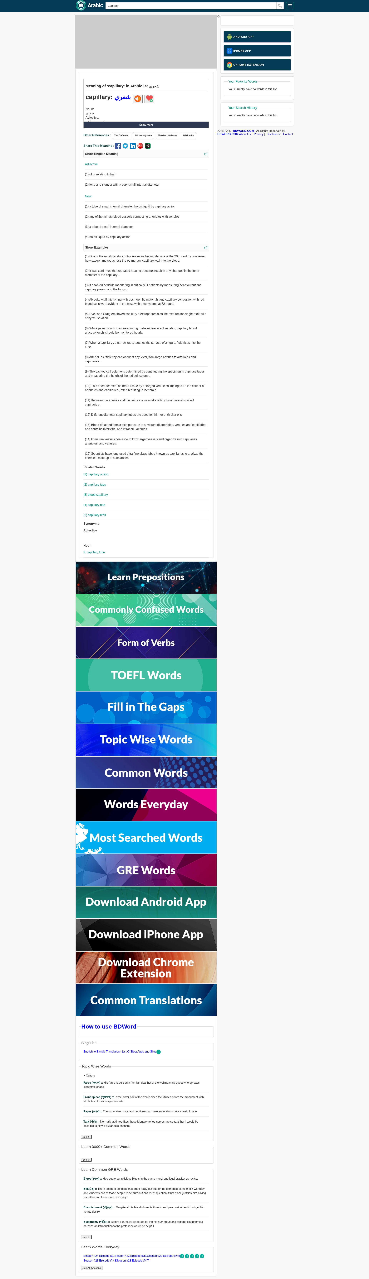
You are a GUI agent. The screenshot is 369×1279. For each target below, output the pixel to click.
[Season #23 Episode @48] (197, 1257)
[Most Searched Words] (146, 852)
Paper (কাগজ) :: (93, 1111)
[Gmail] (141, 147)
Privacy (258, 134)
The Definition (121, 135)
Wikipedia (188, 135)
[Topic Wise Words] (146, 755)
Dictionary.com (143, 135)
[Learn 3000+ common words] (146, 787)
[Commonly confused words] (146, 625)
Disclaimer (273, 134)
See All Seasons (91, 1268)
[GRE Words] (146, 885)
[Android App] (146, 917)
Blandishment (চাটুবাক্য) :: (99, 1207)
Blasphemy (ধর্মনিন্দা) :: (97, 1221)
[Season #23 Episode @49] (192, 1257)
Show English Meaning (146, 153)
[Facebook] (118, 147)
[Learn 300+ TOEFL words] (146, 690)
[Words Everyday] (146, 819)
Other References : (97, 135)
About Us (245, 134)
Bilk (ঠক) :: (90, 1188)
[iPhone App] (146, 950)
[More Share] (148, 147)
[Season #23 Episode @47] (202, 1257)
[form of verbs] (146, 657)
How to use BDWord (108, 1026)
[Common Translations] (146, 1014)
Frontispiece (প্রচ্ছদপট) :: (99, 1097)
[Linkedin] (133, 147)
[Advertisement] (145, 42)
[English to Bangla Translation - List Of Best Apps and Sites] (158, 1053)
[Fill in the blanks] (146, 722)
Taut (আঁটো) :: (91, 1121)
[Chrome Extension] (146, 982)
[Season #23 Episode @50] (187, 1257)
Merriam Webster (167, 135)
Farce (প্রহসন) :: (93, 1082)
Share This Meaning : (98, 145)
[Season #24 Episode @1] (182, 1257)
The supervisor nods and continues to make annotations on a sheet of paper (140, 1111)
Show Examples (146, 247)
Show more (146, 124)
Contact (288, 134)
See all (86, 1136)
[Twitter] (126, 147)
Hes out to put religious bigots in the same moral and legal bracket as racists (140, 1178)
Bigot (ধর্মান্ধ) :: (93, 1178)
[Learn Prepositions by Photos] (146, 592)
